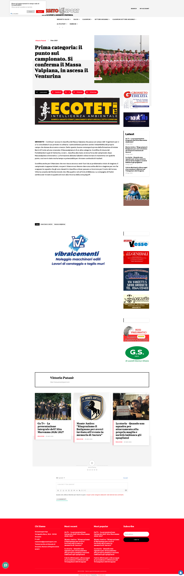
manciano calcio (46, 224)
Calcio (98, 79)
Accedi (125, 478)
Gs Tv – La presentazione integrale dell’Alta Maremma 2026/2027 (136, 140)
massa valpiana (59, 224)
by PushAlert (15, 13)
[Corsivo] (60, 490)
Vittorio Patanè (40, 40)
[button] (134, 8)
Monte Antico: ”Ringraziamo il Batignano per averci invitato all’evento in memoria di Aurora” (136, 149)
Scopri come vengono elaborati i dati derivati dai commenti (104, 495)
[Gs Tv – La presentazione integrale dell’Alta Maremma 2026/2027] (53, 406)
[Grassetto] (58, 490)
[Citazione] (74, 490)
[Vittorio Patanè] (42, 379)
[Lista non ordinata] (71, 490)
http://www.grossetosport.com (59, 382)
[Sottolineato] (63, 490)
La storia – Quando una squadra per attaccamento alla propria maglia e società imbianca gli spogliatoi (136, 159)
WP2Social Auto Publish (84, 575)
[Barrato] (66, 490)
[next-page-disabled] (62, 27)
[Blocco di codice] (77, 490)
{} (82, 490)
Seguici (40, 12)
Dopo (30, 12)
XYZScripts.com (102, 575)
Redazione (41, 436)
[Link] (79, 490)
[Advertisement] (77, 200)
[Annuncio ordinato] (68, 490)
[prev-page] (59, 27)
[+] (85, 490)
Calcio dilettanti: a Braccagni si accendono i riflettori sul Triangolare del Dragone (136, 169)
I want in (136, 540)
